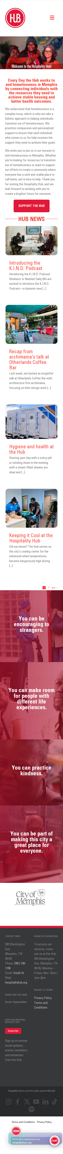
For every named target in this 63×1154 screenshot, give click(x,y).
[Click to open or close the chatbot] (55, 1141)
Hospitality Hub (15, 1091)
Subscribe (13, 1031)
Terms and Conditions (41, 1005)
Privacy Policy (43, 998)
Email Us (18, 973)
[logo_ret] (15, 9)
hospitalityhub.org (16, 982)
